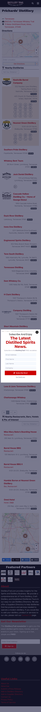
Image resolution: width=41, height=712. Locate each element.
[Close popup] (37, 332)
